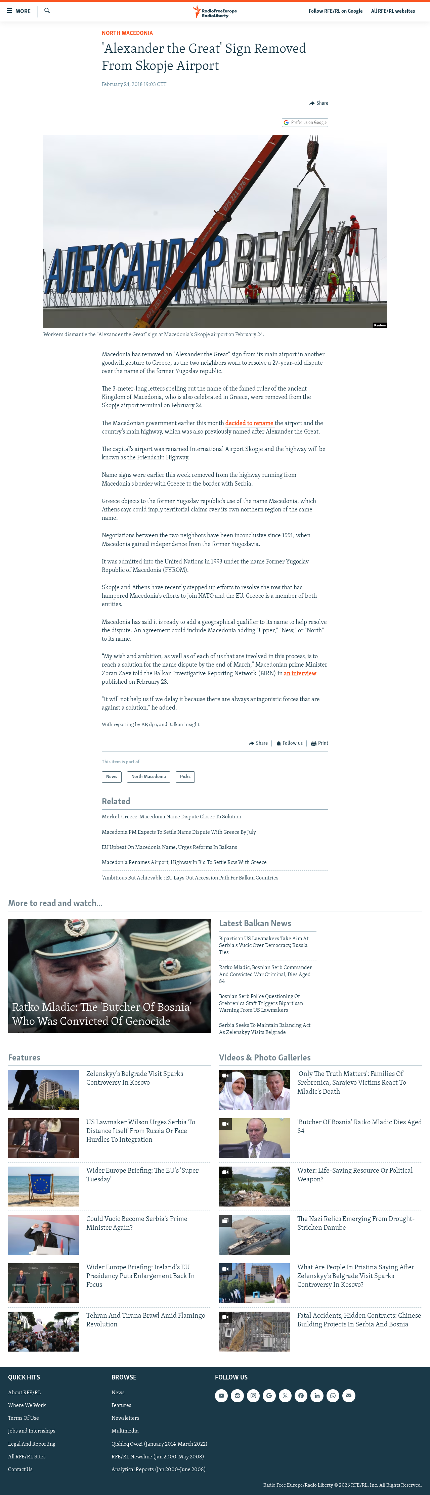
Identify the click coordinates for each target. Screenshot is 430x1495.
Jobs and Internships (31, 1431)
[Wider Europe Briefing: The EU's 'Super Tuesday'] (43, 1187)
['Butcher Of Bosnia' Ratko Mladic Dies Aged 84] (254, 1138)
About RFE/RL (24, 1393)
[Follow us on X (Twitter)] (285, 1395)
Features (121, 1405)
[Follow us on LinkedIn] (316, 1395)
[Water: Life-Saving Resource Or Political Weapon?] (254, 1187)
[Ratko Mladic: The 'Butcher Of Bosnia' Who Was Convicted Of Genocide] (109, 976)
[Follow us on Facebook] (301, 1395)
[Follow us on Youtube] (221, 1395)
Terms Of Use (23, 1418)
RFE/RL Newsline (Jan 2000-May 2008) (158, 1456)
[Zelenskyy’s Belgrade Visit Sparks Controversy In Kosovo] (43, 1090)
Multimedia (125, 1431)
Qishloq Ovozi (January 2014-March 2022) (160, 1444)
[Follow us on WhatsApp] (333, 1395)
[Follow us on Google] (269, 1395)
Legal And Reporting (31, 1444)
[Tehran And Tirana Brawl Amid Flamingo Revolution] (43, 1332)
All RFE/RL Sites (27, 1456)
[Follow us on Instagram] (253, 1395)
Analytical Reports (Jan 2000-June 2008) (159, 1469)
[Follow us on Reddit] (237, 1395)
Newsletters (125, 1418)
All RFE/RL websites (393, 11)
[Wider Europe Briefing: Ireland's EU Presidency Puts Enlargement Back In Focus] (43, 1283)
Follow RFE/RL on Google (336, 11)
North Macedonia (127, 34)
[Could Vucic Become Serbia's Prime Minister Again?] (43, 1235)
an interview (300, 674)
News (118, 1393)
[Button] (318, 103)
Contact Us (20, 1469)
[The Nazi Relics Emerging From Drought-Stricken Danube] (254, 1235)
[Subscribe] (348, 1395)
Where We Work (27, 1405)
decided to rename (250, 424)
